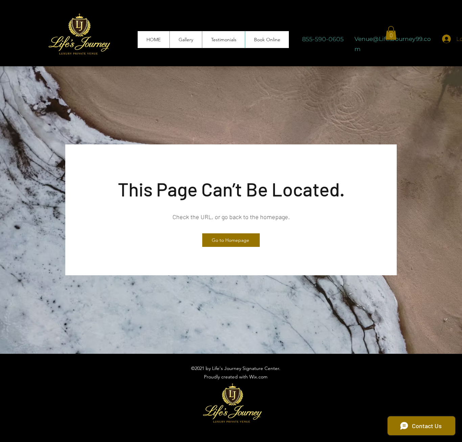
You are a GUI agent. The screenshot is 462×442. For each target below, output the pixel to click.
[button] (391, 33)
